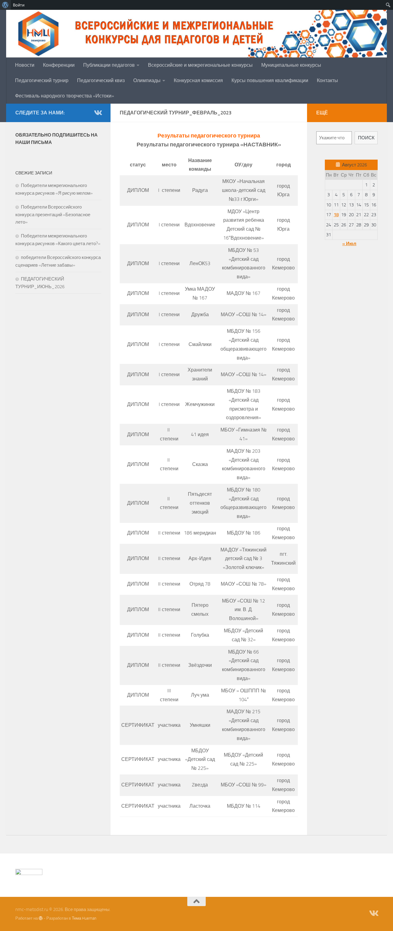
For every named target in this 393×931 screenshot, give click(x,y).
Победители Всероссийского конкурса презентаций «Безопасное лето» (52, 214)
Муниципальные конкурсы (291, 65)
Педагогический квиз (101, 80)
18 (336, 214)
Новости (24, 65)
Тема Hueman (84, 918)
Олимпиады (147, 80)
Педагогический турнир (41, 80)
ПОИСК (366, 138)
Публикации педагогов (109, 65)
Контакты (327, 80)
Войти (19, 4)
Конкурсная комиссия (198, 80)
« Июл (349, 243)
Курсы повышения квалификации (270, 80)
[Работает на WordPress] (41, 918)
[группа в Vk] (97, 112)
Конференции (59, 65)
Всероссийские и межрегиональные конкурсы (200, 65)
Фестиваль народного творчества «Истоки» (64, 96)
